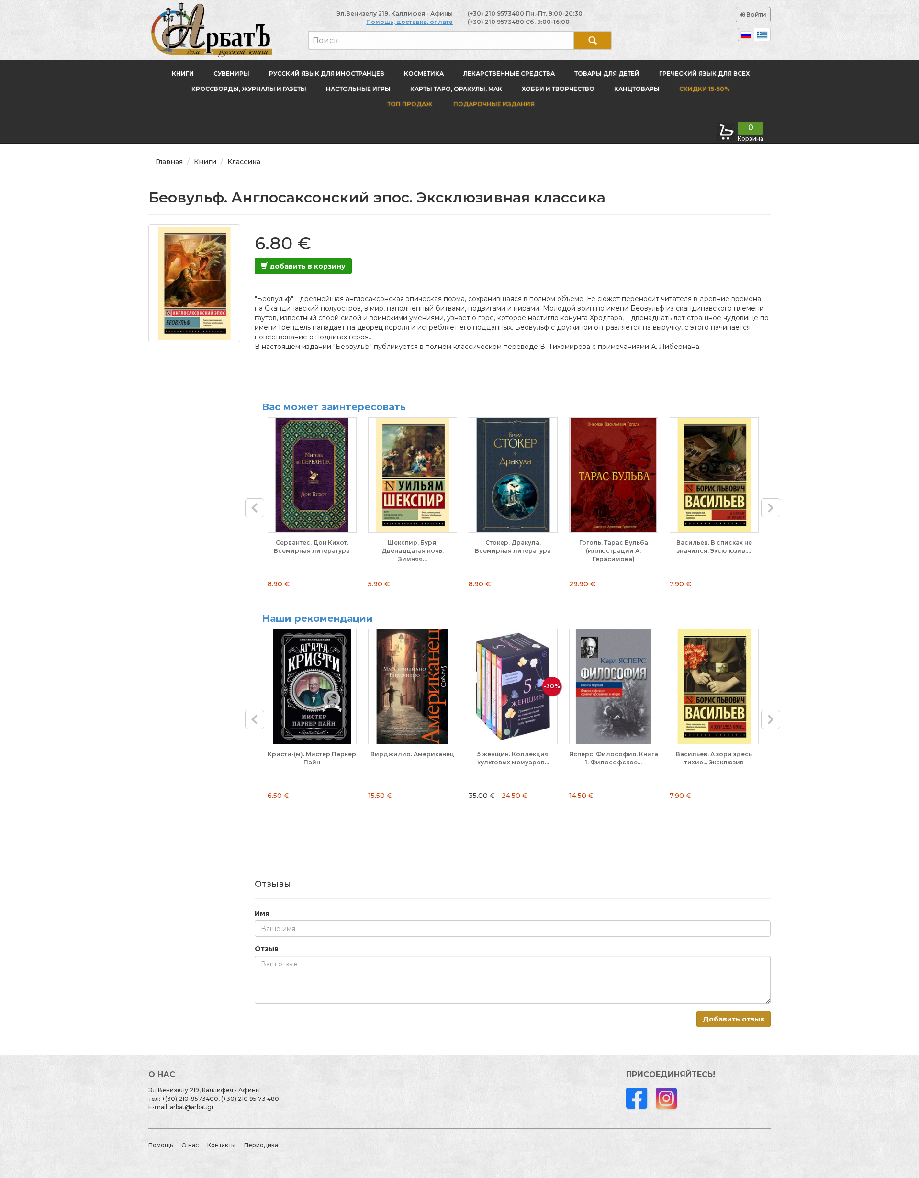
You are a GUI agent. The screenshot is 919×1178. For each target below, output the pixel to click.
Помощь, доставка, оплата (409, 21)
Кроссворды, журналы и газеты (248, 88)
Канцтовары (637, 88)
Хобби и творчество (558, 88)
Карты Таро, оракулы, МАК (456, 88)
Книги (183, 73)
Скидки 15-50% (704, 88)
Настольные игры (358, 88)
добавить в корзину (307, 266)
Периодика (261, 1145)
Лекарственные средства (509, 73)
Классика (243, 161)
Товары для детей (606, 73)
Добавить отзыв (733, 1019)
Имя (262, 913)
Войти (755, 14)
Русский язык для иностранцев (326, 73)
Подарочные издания (493, 104)
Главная (169, 161)
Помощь (160, 1145)
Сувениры (231, 73)
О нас (190, 1145)
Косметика (424, 73)
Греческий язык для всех (704, 73)
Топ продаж (409, 104)
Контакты (221, 1145)
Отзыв (267, 948)
